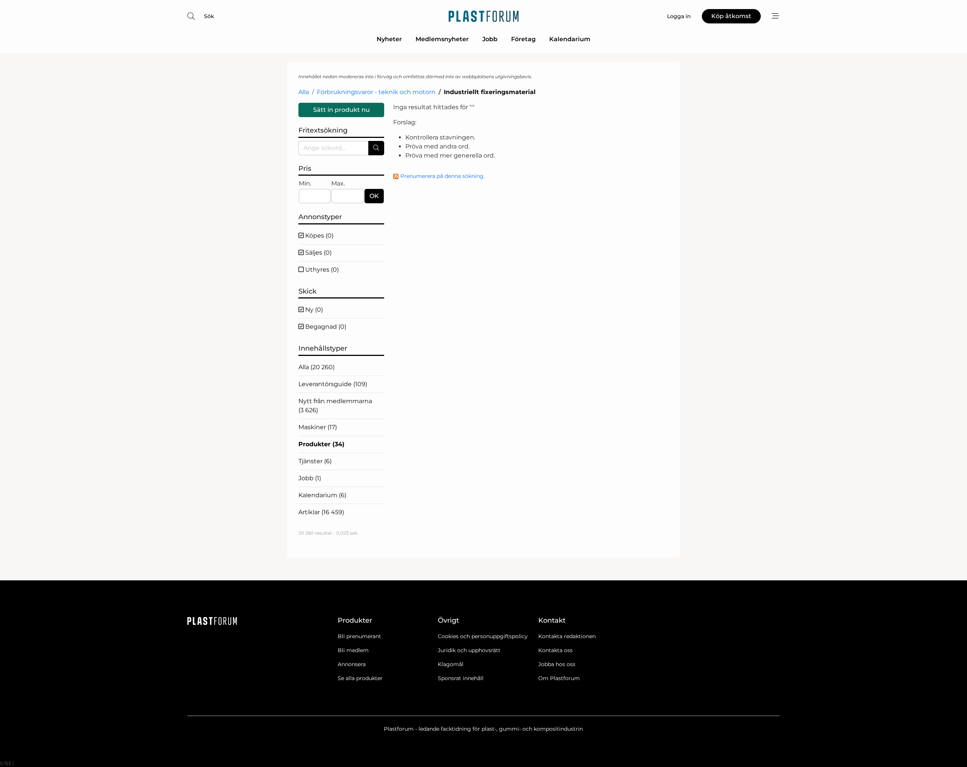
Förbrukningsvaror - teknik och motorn (376, 92)
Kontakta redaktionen (567, 636)
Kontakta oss (555, 650)
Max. (338, 183)
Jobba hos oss (556, 664)
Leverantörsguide (332, 384)
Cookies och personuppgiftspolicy (483, 636)
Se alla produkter (360, 678)
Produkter (321, 444)
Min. (305, 183)
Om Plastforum (559, 678)
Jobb (489, 39)
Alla (303, 92)
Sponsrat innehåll (461, 678)
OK (374, 195)
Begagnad (325, 326)
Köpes (319, 235)
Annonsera (352, 664)
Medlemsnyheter (442, 39)
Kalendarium (569, 39)
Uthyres (321, 269)
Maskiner (317, 427)
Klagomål (450, 664)
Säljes (318, 252)
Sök (209, 16)
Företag (523, 39)
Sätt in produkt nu (341, 109)
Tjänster (315, 461)
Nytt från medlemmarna (335, 405)
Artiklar (321, 512)
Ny (313, 309)
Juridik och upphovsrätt (469, 650)
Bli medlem (353, 650)
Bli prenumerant (359, 636)
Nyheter (389, 39)
